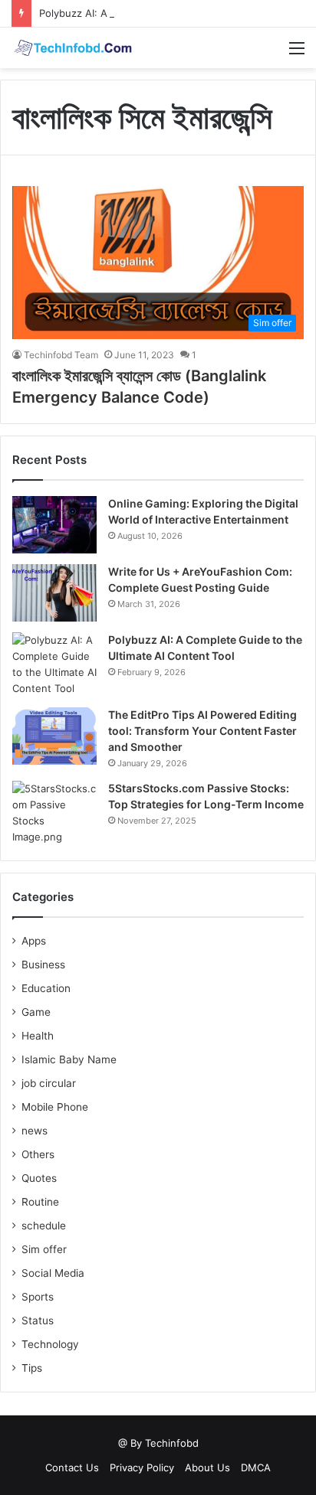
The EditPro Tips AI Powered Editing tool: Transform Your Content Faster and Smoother (202, 730)
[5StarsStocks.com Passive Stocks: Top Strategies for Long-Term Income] (54, 813)
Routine (40, 1202)
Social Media (52, 1273)
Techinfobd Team (61, 355)
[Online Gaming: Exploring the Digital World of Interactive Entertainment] (54, 524)
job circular (48, 1083)
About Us (207, 1467)
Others (37, 1154)
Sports (37, 1297)
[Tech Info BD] (73, 47)
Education (46, 988)
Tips (31, 1368)
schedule (43, 1225)
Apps (33, 941)
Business (43, 964)
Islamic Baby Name (69, 1059)
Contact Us (72, 1467)
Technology (50, 1344)
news (34, 1131)
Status (37, 1320)
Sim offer (44, 1249)
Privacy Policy (142, 1467)
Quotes (39, 1178)
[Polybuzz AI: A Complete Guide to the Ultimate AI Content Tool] (54, 664)
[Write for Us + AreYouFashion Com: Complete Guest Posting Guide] (54, 593)
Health (37, 1036)
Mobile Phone (54, 1107)
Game (36, 1012)
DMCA (256, 1467)
